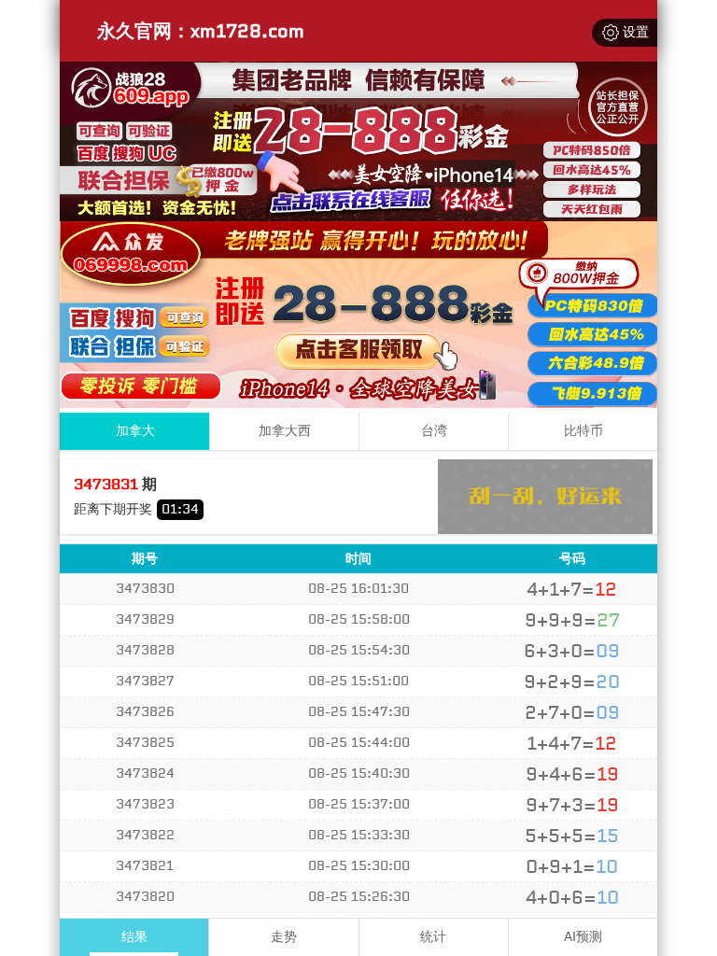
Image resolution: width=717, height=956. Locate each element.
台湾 (434, 431)
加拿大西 (285, 431)
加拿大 (135, 431)
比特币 (583, 431)
